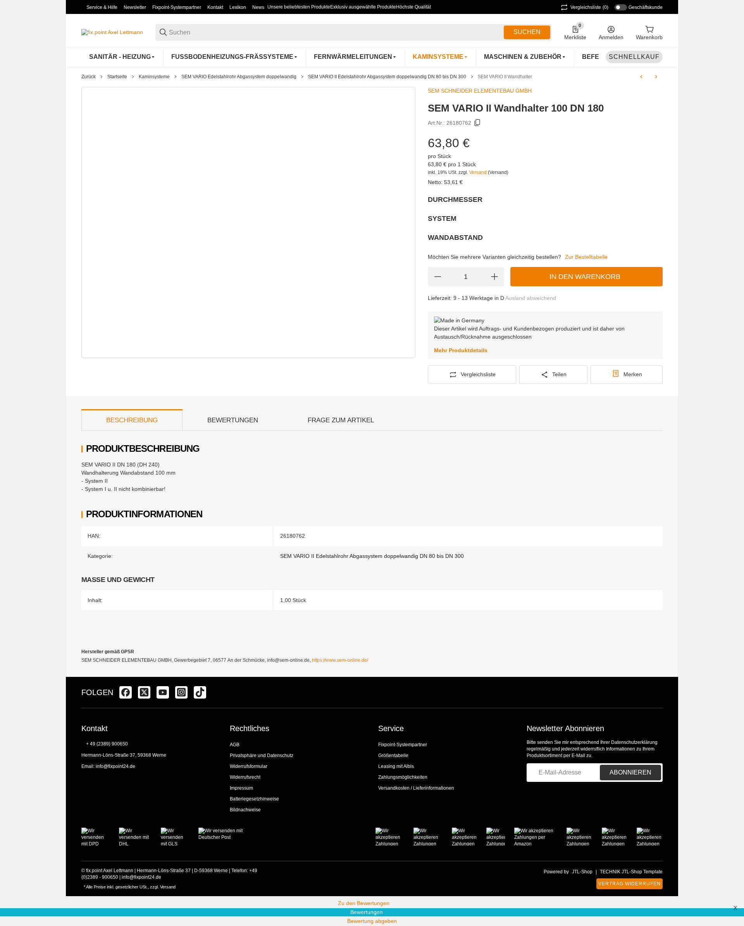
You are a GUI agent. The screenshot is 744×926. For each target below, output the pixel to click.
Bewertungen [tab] (232, 420)
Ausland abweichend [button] (530, 298)
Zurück (88, 76)
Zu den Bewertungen (363, 903)
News (258, 7)
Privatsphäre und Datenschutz (261, 755)
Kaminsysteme (154, 76)
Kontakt (215, 7)
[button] (656, 692)
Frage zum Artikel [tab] (341, 420)
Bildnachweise (245, 809)
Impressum (241, 788)
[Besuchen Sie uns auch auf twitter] (144, 692)
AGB (234, 744)
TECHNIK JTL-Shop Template (631, 871)
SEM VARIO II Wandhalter (505, 76)
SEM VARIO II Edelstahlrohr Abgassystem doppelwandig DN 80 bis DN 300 (387, 76)
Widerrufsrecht (245, 777)
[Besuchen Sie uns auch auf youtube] (163, 692)
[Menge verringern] (437, 276)
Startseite (117, 76)
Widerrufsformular (248, 766)
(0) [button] (589, 7)
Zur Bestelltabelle (586, 257)
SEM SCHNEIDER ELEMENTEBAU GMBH (480, 91)
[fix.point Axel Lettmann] (112, 32)
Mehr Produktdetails (460, 350)
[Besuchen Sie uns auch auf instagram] (181, 692)
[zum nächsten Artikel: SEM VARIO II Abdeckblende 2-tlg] (656, 76)
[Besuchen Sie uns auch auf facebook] (125, 692)
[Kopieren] (477, 122)
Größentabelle (393, 755)
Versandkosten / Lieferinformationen (416, 788)
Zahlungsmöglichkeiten (402, 777)
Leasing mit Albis (396, 766)
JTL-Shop (582, 871)
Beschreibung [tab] (132, 420)
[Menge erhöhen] (494, 276)
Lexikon (237, 7)
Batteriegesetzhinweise (254, 799)
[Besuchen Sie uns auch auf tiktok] (200, 692)
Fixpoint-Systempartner (176, 7)
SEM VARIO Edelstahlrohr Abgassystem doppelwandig (238, 76)
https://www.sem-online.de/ (340, 660)
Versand (478, 172)
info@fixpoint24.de (115, 766)
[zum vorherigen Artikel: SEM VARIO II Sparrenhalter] (641, 76)
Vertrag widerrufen (629, 883)
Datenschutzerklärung (634, 742)
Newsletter (135, 7)
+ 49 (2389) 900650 (107, 744)
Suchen (527, 32)
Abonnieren (630, 772)
